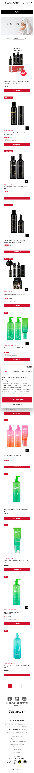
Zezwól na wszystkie (17, 399)
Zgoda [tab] (6, 371)
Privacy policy (17, 749)
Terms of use (17, 747)
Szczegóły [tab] (16, 371)
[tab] (17, 12)
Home (2, 7)
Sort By (9, 38)
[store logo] (12, 2)
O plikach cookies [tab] (27, 371)
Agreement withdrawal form (17, 741)
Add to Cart (17, 90)
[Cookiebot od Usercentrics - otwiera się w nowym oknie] (25, 367)
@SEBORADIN (17, 705)
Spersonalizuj (16, 404)
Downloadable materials (17, 744)
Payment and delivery (17, 739)
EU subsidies (17, 752)
